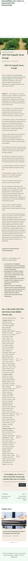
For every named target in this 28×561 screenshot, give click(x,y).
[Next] (24, 526)
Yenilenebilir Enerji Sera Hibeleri (6, 496)
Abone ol (22, 484)
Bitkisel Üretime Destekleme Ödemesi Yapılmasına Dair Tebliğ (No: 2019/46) (13, 77)
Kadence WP (14, 557)
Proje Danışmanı (6, 61)
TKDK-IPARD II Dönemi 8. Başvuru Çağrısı (21, 497)
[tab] (11, 542)
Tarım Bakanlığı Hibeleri (8, 52)
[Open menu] (25, 3)
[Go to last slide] (4, 526)
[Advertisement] (14, 21)
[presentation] (14, 520)
